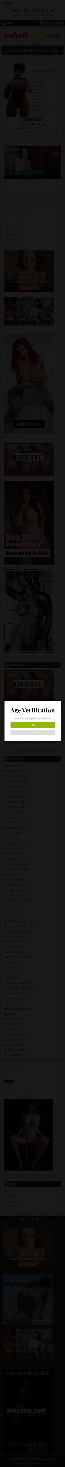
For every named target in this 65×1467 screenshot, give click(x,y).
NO (32, 732)
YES (33, 725)
